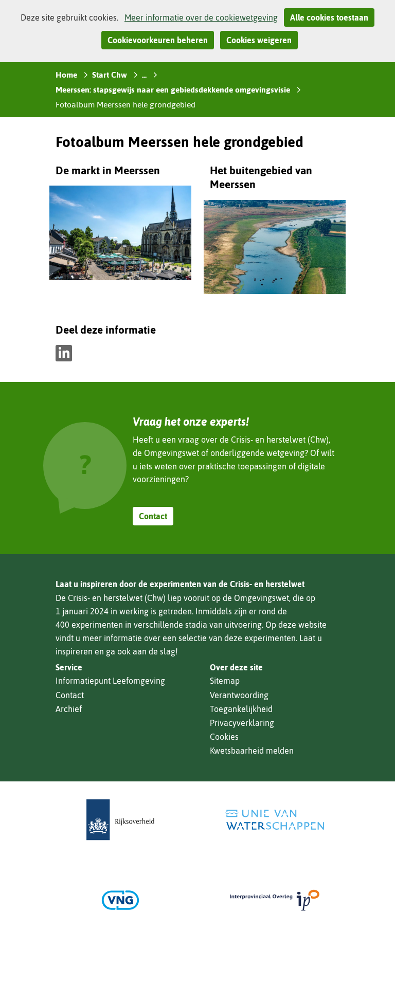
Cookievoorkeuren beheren (157, 40)
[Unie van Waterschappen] (275, 820)
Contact (153, 516)
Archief (69, 709)
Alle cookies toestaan (329, 17)
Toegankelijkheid (241, 709)
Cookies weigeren (259, 40)
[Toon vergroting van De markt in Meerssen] (120, 235)
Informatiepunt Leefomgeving (110, 680)
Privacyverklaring (242, 722)
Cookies (224, 736)
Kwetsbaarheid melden (252, 750)
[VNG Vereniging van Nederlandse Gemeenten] (120, 900)
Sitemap (225, 680)
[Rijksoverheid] (120, 820)
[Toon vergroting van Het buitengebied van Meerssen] (275, 249)
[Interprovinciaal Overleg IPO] (275, 900)
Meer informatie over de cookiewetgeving (201, 17)
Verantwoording (239, 695)
